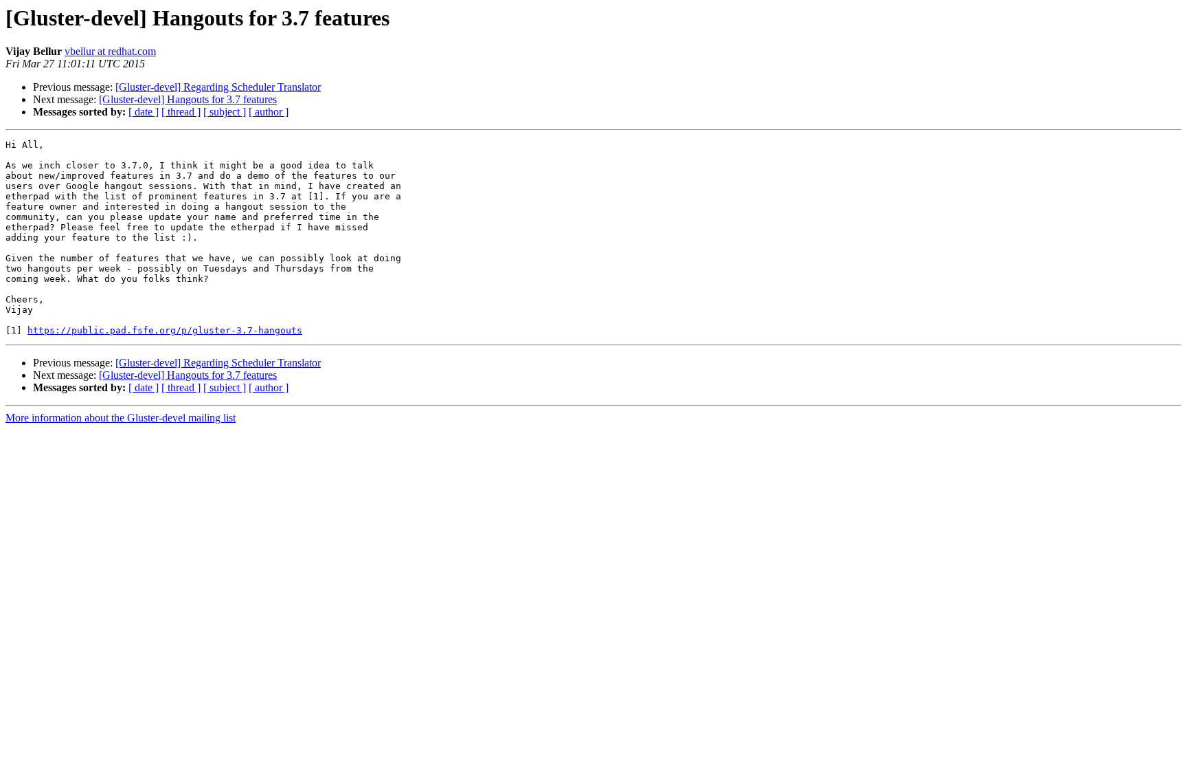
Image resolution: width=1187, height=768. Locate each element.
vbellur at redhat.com (110, 51)
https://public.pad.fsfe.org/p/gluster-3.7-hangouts (164, 330)
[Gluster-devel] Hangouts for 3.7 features (188, 99)
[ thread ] (181, 112)
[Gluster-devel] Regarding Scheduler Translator (218, 87)
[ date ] (143, 112)
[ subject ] (224, 112)
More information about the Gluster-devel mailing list (120, 418)
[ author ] (269, 112)
